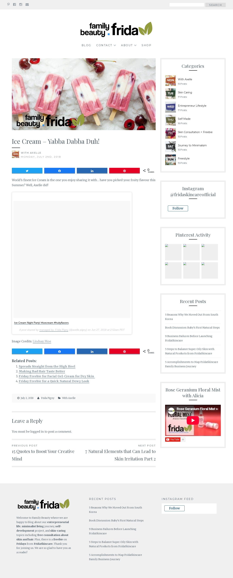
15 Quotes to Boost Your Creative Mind (43, 453)
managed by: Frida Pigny (53, 329)
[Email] (27, 4)
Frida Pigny (47, 398)
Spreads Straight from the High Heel (47, 366)
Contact (104, 45)
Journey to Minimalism (192, 145)
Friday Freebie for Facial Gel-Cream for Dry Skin (57, 376)
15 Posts (182, 83)
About (127, 45)
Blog (86, 45)
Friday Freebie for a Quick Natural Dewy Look (54, 381)
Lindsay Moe (42, 341)
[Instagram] (20, 4)
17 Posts (182, 96)
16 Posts (182, 123)
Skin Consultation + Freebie (195, 132)
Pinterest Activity (193, 235)
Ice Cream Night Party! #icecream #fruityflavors (41, 322)
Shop (146, 45)
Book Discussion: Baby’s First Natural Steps (192, 327)
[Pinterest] (8, 4)
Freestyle (184, 158)
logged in (37, 431)
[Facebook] (14, 4)
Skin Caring (185, 92)
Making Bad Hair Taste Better (42, 371)
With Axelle (31, 152)
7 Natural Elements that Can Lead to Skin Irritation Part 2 (120, 453)
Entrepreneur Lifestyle (192, 105)
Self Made (184, 118)
